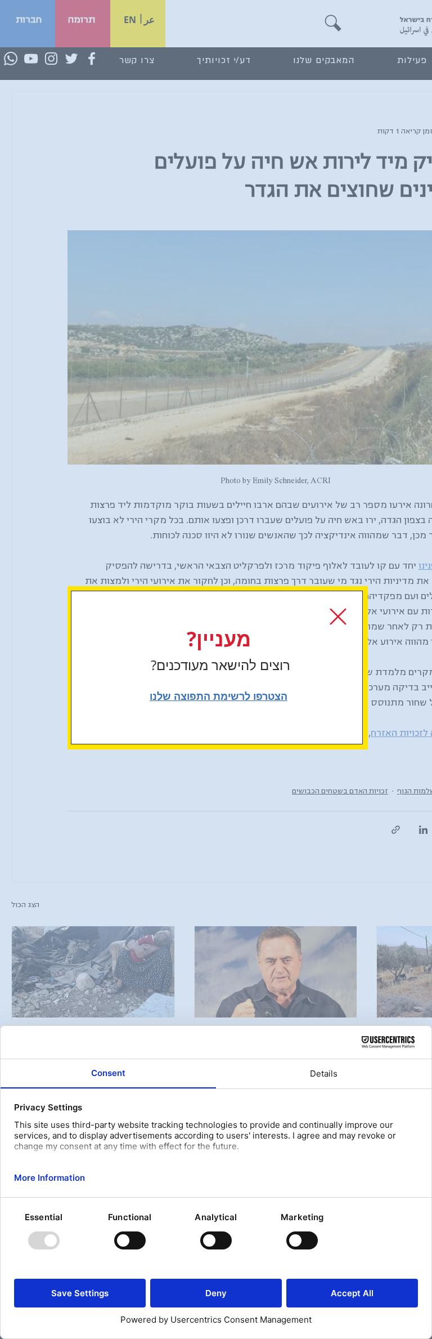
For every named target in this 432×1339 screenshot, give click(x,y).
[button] (338, 616)
